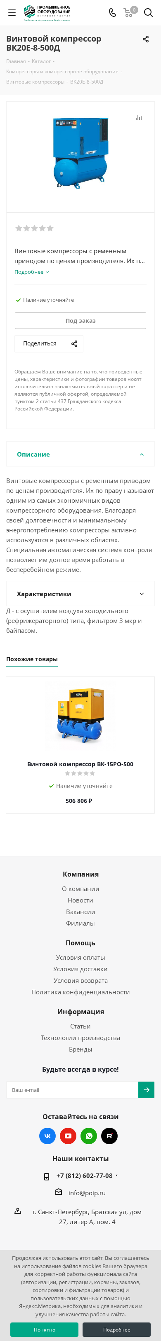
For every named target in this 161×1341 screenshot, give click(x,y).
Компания (81, 874)
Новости (80, 900)
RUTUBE (109, 1136)
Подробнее (116, 1329)
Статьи (80, 1026)
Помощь (80, 942)
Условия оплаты (80, 957)
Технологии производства (80, 1037)
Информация (80, 1011)
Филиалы (80, 923)
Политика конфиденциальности (80, 992)
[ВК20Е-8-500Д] (80, 153)
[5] (50, 228)
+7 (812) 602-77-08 (85, 1175)
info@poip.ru (87, 1193)
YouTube (68, 1136)
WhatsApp (88, 1136)
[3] (35, 228)
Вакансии (80, 911)
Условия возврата (81, 980)
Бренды (80, 1049)
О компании (80, 888)
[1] (19, 228)
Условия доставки (80, 969)
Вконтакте (47, 1136)
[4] (43, 228)
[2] (27, 228)
